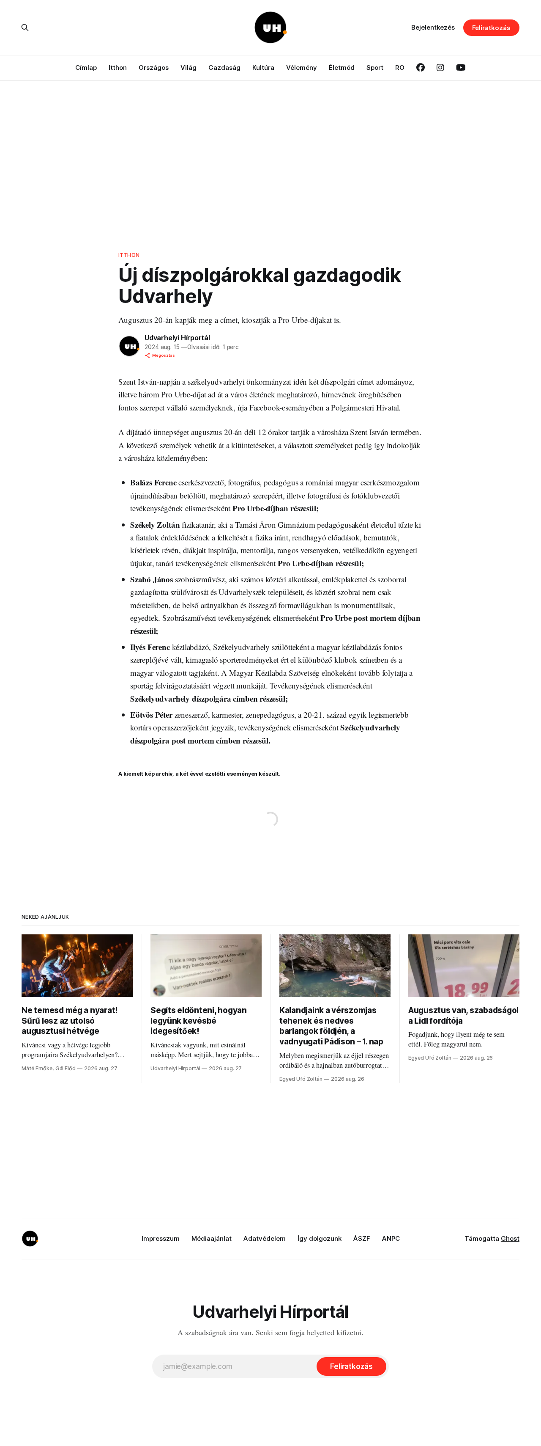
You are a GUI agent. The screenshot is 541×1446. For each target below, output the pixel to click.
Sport (374, 67)
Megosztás (163, 355)
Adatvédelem (264, 1238)
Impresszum (161, 1238)
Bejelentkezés (433, 27)
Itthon (118, 67)
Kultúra (263, 67)
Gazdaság (224, 67)
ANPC (391, 1238)
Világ (188, 67)
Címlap (86, 67)
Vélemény (301, 67)
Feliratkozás (491, 28)
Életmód (342, 67)
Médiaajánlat (211, 1238)
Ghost (510, 1238)
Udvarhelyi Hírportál (177, 337)
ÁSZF (361, 1238)
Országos (154, 67)
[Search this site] (25, 27)
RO (399, 67)
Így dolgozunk (320, 1238)
